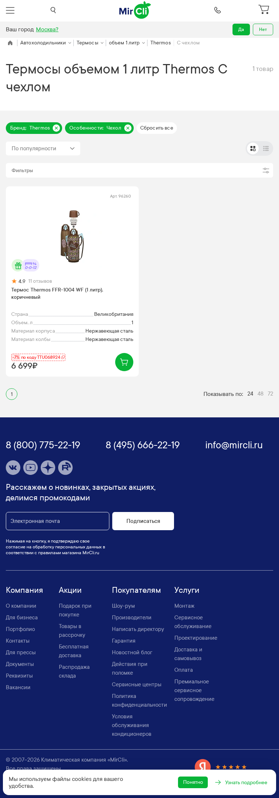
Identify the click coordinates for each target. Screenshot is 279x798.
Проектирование (195, 638)
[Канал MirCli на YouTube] (30, 467)
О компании (21, 606)
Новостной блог (132, 652)
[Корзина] (264, 10)
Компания (24, 590)
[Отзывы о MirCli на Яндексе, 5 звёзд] (221, 767)
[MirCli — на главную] (135, 10)
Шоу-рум (123, 606)
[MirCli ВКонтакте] (13, 467)
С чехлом (188, 43)
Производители (131, 617)
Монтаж (184, 606)
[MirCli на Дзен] (48, 467)
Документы (20, 664)
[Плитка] (253, 148)
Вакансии (18, 687)
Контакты (17, 641)
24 (250, 393)
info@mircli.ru (234, 445)
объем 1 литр (124, 43)
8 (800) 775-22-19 (43, 445)
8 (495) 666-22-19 (143, 445)
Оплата (183, 670)
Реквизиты (19, 675)
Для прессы (21, 652)
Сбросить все (156, 128)
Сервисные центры (136, 684)
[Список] (266, 148)
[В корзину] (124, 362)
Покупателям (136, 590)
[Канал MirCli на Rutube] (65, 467)
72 (270, 393)
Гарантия (124, 641)
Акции (70, 590)
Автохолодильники (43, 43)
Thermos (160, 43)
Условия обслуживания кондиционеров (131, 725)
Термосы (87, 43)
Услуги (186, 590)
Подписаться (143, 521)
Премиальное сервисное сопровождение (194, 690)
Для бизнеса (22, 617)
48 (260, 393)
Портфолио (20, 629)
